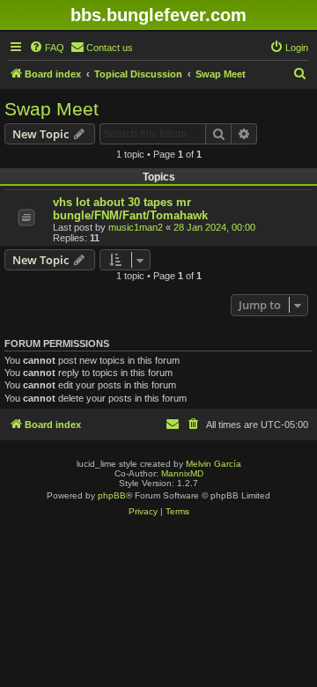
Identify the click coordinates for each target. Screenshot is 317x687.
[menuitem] (46, 47)
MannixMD (182, 473)
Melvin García (213, 464)
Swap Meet (51, 109)
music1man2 (135, 227)
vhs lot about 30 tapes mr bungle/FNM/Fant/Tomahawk (130, 209)
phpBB (112, 495)
